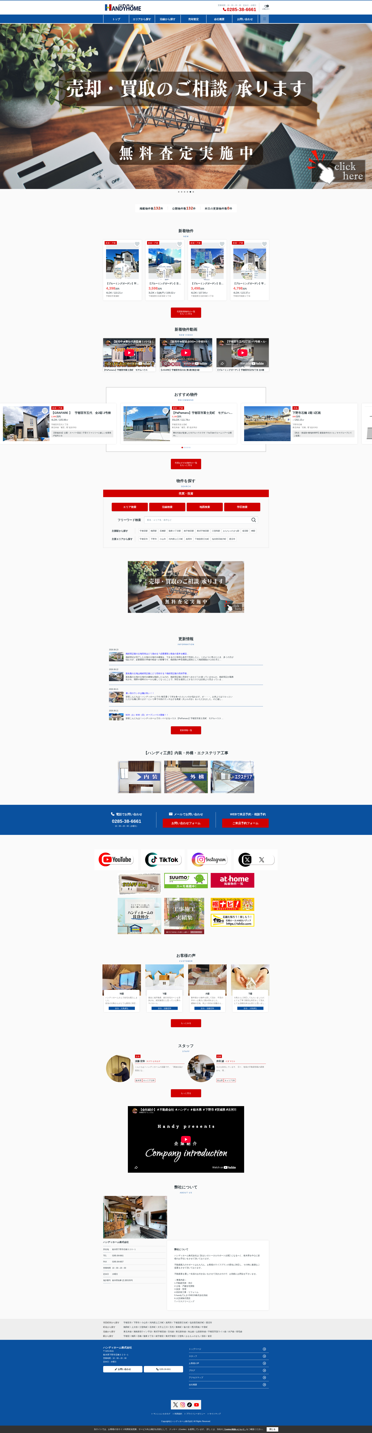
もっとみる (186, 1023)
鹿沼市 (232, 539)
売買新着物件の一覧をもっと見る (186, 312)
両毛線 (239, 1331)
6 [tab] (193, 192)
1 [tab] (178, 192)
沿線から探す (168, 19)
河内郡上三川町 (176, 539)
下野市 (154, 539)
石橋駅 (163, 531)
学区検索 (242, 507)
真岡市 (189, 539)
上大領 (135, 1327)
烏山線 (191, 1331)
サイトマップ (215, 1414)
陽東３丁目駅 (175, 531)
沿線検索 (167, 507)
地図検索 (205, 507)
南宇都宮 (159, 1336)
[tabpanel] (186, 106)
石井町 (153, 1327)
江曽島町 (144, 1327)
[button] (182, 447)
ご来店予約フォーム (245, 823)
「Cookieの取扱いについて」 (234, 1429)
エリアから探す (142, 19)
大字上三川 (163, 1327)
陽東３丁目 (148, 1336)
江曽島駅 (216, 531)
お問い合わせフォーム (186, 823)
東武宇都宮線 (160, 1331)
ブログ (192, 1370)
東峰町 (179, 1327)
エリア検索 (129, 507)
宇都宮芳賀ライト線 (217, 1331)
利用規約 (178, 1414)
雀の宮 (187, 1327)
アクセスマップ (196, 1377)
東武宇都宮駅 (203, 531)
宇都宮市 (144, 539)
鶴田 (134, 1336)
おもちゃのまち (193, 1336)
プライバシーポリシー (195, 1414)
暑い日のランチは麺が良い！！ (140, 693)
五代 (172, 1327)
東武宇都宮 (171, 1336)
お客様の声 (194, 1363)
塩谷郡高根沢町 (219, 539)
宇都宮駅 (144, 531)
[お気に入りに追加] (137, 244)
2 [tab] (181, 192)
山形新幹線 (201, 1331)
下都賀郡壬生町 (202, 539)
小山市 (163, 539)
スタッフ (193, 1356)
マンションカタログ (161, 1414)
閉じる (272, 1429)
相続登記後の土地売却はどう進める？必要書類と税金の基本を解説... (157, 653)
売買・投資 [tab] (186, 493)
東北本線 (128, 1331)
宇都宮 (127, 1336)
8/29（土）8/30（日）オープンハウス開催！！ (147, 715)
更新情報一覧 (186, 730)
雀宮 (210, 1336)
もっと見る (186, 1093)
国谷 (204, 1336)
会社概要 (219, 19)
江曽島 (181, 1336)
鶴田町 (127, 1327)
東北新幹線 (181, 1331)
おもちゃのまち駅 (231, 531)
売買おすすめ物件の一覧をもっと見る (186, 464)
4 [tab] (187, 192)
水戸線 (231, 1331)
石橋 (139, 1336)
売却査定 (193, 19)
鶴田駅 (154, 531)
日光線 (171, 1331)
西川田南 (196, 1327)
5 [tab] (190, 192)
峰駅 (253, 531)
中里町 (205, 1327)
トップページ (195, 1349)
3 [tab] (184, 192)
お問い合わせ (245, 19)
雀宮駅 (245, 531)
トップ (116, 19)
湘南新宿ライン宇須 (143, 1331)
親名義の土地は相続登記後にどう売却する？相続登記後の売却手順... (157, 673)
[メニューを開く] (264, 19)
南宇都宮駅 (189, 531)
